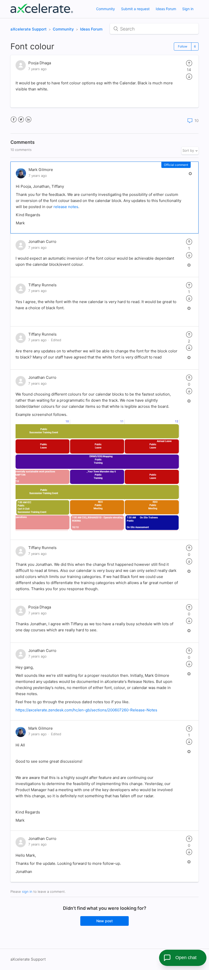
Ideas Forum (166, 9)
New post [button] (104, 921)
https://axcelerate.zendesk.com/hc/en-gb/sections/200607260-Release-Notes (86, 710)
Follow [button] (182, 46)
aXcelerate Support (28, 29)
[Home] (41, 11)
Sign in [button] (187, 9)
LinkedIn (28, 119)
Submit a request (135, 9)
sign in (27, 891)
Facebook (13, 119)
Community (105, 9)
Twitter (21, 119)
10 (196, 120)
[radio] (189, 62)
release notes (66, 206)
